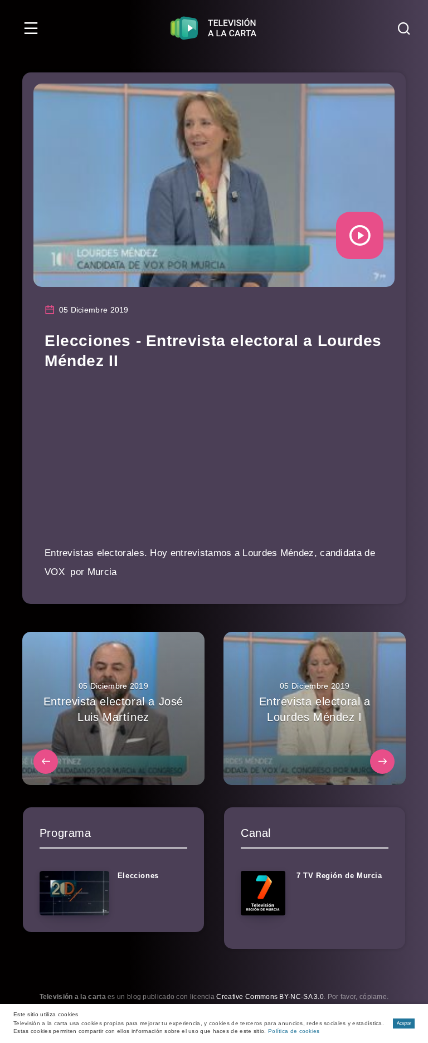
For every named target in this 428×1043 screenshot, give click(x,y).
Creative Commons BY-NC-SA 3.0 (270, 997)
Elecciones (138, 875)
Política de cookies (294, 1031)
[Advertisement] (214, 466)
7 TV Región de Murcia (339, 875)
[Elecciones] (74, 893)
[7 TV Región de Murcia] (263, 893)
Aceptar (404, 1023)
